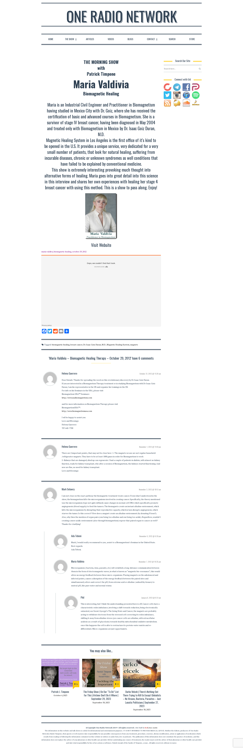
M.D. (104, 344)
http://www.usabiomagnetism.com (77, 397)
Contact (151, 39)
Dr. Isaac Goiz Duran (92, 344)
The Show (69, 39)
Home (50, 39)
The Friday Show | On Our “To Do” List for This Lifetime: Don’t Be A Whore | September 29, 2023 (101, 695)
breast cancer (76, 344)
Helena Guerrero (69, 373)
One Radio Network (121, 16)
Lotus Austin (151, 728)
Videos (111, 39)
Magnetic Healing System (118, 344)
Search (172, 39)
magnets (134, 344)
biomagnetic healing (61, 344)
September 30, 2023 (101, 702)
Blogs (130, 39)
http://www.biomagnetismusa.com (77, 411)
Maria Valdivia (77, 561)
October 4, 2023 (60, 695)
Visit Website (101, 245)
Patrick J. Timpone (60, 692)
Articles (90, 39)
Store (192, 39)
